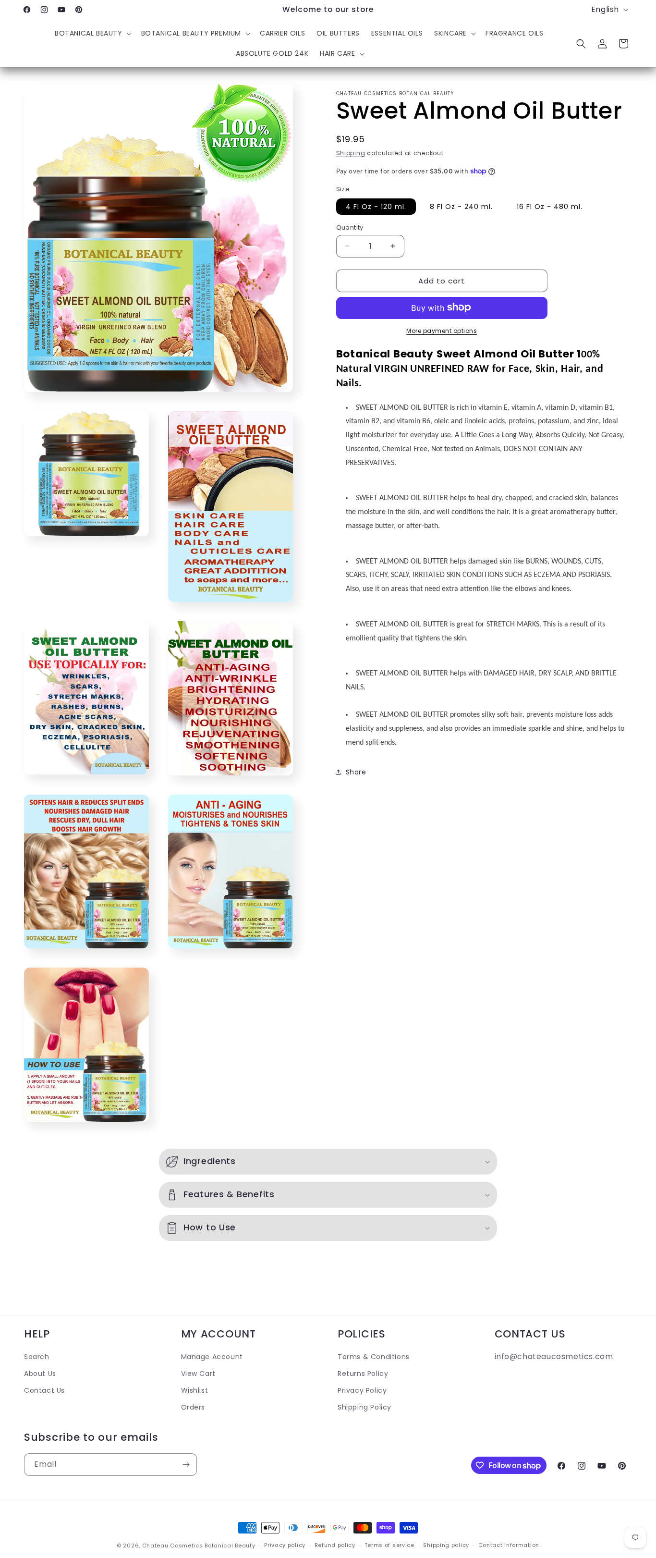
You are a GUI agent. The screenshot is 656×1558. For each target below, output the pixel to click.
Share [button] (356, 772)
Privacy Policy (362, 1391)
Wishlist (194, 1391)
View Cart (198, 1373)
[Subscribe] (185, 1464)
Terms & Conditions (374, 1357)
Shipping (350, 153)
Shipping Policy (364, 1407)
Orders (193, 1407)
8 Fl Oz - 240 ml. (461, 206)
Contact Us (44, 1391)
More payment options (441, 330)
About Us (40, 1373)
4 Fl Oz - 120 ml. (376, 206)
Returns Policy (363, 1373)
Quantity (350, 227)
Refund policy (335, 1545)
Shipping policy (446, 1545)
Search (36, 1357)
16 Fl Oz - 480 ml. (550, 206)
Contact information (508, 1545)
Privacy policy (284, 1545)
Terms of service (389, 1545)
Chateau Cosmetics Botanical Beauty (198, 1545)
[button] (92, 33)
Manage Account (212, 1357)
